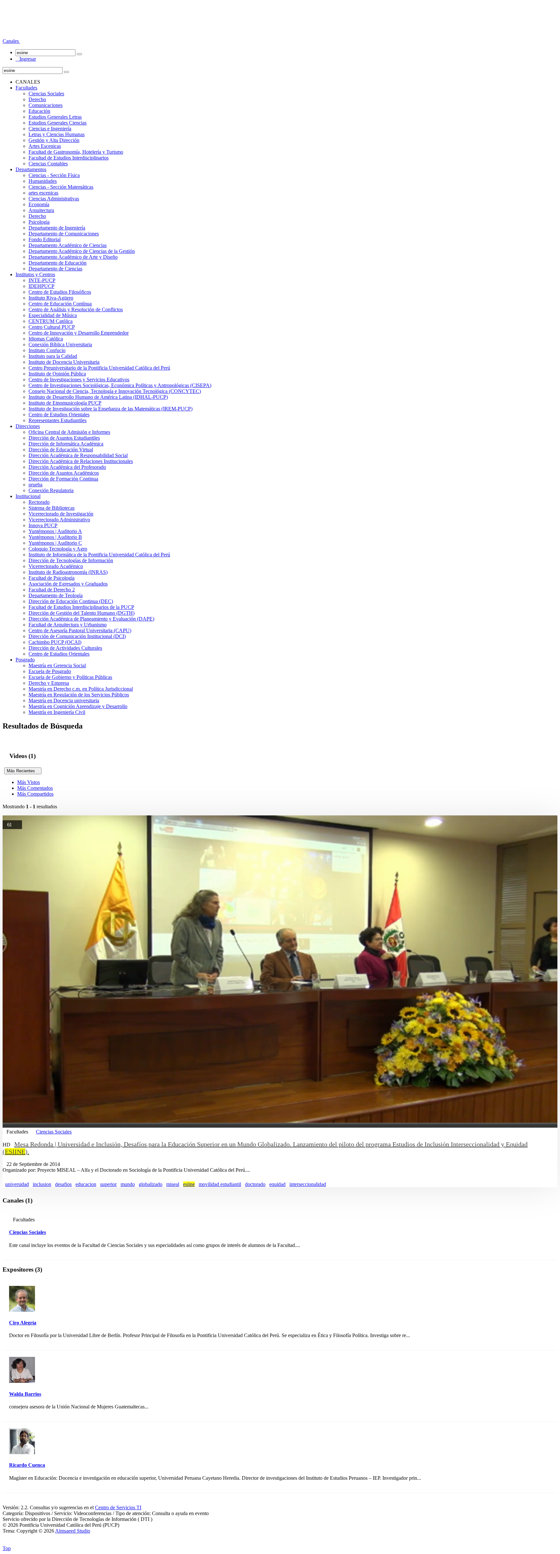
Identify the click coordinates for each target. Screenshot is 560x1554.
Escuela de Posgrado (50, 671)
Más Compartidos (35, 794)
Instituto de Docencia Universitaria (64, 362)
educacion (86, 1184)
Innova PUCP (43, 525)
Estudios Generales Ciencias (58, 122)
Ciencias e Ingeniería (50, 128)
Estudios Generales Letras (55, 117)
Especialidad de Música (53, 315)
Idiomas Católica (46, 338)
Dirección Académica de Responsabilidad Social (78, 455)
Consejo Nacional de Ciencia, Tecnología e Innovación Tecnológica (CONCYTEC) (115, 391)
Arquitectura (41, 210)
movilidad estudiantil (220, 1184)
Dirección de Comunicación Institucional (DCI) (77, 636)
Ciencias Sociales (46, 93)
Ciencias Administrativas (54, 198)
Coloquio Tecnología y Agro (58, 549)
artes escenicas (43, 193)
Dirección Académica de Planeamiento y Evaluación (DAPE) (91, 619)
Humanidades (43, 181)
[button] (11, 41)
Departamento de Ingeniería (57, 228)
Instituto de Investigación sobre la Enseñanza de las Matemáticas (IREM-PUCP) (110, 408)
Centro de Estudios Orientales (59, 414)
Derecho (37, 99)
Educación (39, 111)
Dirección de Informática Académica (66, 443)
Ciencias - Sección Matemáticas (61, 187)
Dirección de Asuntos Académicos (64, 473)
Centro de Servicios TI (118, 1507)
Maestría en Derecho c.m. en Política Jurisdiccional (81, 689)
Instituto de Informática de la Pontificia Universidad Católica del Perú (99, 554)
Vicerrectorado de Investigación (61, 513)
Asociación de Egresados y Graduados (68, 584)
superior (108, 1184)
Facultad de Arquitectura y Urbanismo (68, 624)
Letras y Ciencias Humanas (57, 134)
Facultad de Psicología (52, 578)
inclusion (42, 1184)
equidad (277, 1184)
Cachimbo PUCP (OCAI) (55, 642)
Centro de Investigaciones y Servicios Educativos (79, 379)
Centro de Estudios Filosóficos (60, 292)
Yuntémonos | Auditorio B (55, 537)
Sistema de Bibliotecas (52, 508)
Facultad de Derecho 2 (52, 589)
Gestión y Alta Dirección (54, 140)
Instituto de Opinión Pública (57, 373)
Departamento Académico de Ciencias (68, 245)
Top (7, 1548)
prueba (35, 484)
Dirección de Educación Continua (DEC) (71, 601)
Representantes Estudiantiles (58, 420)
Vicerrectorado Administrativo (59, 519)
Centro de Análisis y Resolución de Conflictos (76, 309)
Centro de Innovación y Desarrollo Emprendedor (79, 333)
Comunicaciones (46, 105)
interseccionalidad (307, 1184)
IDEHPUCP (41, 286)
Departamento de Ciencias (55, 268)
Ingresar (26, 59)
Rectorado (39, 502)
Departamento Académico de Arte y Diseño (73, 257)
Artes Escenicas (45, 146)
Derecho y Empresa (49, 683)
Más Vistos (28, 782)
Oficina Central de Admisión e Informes (69, 432)
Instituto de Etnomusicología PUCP (65, 403)
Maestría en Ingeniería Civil (57, 712)
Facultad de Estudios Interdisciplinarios (69, 157)
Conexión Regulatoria (51, 490)
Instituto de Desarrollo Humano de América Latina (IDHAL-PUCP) (98, 397)
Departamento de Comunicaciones (64, 233)
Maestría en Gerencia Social (57, 665)
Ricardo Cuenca (27, 1465)
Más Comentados (35, 788)
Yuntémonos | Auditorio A (55, 531)
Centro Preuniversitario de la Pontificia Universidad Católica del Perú (99, 368)
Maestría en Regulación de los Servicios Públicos (79, 694)
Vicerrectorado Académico (56, 566)
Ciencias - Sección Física (54, 175)
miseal (172, 1184)
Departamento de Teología (56, 595)
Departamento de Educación (58, 263)
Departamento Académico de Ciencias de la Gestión (82, 251)
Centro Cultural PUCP (52, 327)
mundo (128, 1184)
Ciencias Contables (48, 163)
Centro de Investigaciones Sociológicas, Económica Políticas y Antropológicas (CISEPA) (120, 385)
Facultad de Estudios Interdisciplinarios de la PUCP (81, 607)
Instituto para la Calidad (53, 356)
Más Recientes (23, 770)
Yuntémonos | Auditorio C (55, 543)
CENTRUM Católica (51, 321)
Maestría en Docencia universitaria (64, 700)
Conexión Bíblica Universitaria (60, 344)
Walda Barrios (25, 1394)
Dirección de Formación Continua (63, 478)
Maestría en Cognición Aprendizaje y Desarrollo (78, 706)
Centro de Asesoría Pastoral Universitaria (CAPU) (80, 630)
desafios (63, 1184)
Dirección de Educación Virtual (61, 449)
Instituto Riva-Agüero (51, 298)
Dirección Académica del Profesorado (67, 467)
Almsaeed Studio (72, 1531)
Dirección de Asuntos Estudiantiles (64, 438)
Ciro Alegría (22, 1322)
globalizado (150, 1184)
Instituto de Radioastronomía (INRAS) (68, 572)
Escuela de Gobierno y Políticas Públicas (70, 677)
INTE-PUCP (42, 280)
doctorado (255, 1184)
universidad (17, 1184)
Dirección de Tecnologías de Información (71, 560)
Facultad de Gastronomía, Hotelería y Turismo (76, 152)
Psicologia (39, 222)
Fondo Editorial (45, 239)
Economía (39, 204)
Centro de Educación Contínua (60, 303)
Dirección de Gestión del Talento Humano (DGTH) (81, 613)
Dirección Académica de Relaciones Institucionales (81, 461)
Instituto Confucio (47, 350)
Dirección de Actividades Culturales (65, 648)
